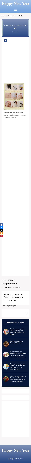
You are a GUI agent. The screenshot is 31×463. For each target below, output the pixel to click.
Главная (4, 16)
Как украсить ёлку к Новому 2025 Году (16, 342)
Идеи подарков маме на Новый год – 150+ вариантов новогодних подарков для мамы (18, 378)
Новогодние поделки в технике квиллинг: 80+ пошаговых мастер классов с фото (17, 366)
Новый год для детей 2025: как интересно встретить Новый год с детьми (17, 331)
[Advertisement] (15, 65)
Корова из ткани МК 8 (15, 16)
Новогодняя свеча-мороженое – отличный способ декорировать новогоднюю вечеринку (18, 354)
